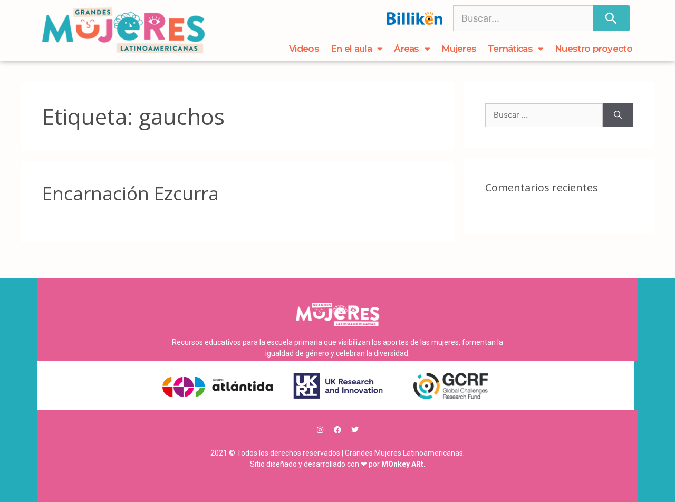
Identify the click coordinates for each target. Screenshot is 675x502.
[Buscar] (611, 18)
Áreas (406, 48)
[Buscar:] (544, 115)
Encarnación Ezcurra (130, 193)
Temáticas (510, 48)
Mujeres (458, 48)
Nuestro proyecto (593, 48)
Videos (304, 48)
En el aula (351, 48)
